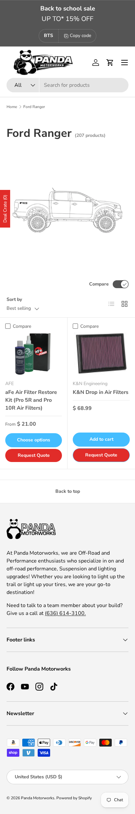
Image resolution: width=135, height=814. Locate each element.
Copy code (80, 35)
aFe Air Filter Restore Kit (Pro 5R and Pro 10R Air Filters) (31, 400)
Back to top (67, 491)
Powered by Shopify (74, 798)
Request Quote (34, 455)
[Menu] (124, 62)
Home (12, 106)
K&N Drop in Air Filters (100, 392)
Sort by (14, 299)
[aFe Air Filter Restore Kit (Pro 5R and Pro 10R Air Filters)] (33, 353)
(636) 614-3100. (65, 613)
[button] (110, 62)
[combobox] (67, 85)
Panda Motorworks (37, 798)
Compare (99, 284)
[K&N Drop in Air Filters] (101, 353)
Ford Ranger (34, 106)
